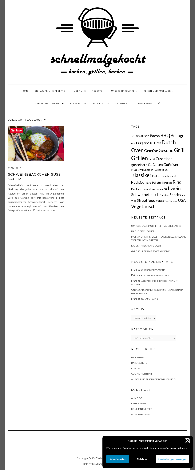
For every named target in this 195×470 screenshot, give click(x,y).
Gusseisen (164, 158)
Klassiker (141, 175)
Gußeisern (171, 164)
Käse (164, 176)
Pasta (148, 183)
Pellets (168, 182)
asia (133, 136)
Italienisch (161, 169)
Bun (133, 143)
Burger (141, 143)
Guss (152, 159)
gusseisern (139, 165)
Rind (177, 182)
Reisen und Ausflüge (158, 91)
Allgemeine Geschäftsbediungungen (154, 379)
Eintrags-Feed (139, 403)
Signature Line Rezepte (50, 91)
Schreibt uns (78, 103)
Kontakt (136, 368)
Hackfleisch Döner (142, 231)
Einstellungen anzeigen (172, 459)
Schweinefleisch (145, 194)
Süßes (160, 200)
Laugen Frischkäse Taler (146, 245)
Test (166, 201)
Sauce (159, 189)
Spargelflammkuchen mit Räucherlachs (156, 225)
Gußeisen (155, 165)
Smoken (164, 195)
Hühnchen (147, 169)
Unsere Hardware (123, 91)
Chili (149, 143)
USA (182, 200)
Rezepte (97, 91)
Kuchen (156, 176)
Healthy (136, 169)
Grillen (139, 158)
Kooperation (101, 103)
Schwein (172, 188)
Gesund (166, 150)
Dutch (157, 143)
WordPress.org (140, 414)
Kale (85, 463)
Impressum (145, 103)
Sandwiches (149, 189)
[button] (187, 441)
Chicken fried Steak (153, 270)
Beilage (177, 135)
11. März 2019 (14, 168)
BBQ (165, 135)
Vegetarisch (143, 206)
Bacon (155, 136)
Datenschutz (123, 103)
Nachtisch (138, 182)
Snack (174, 194)
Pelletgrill (158, 182)
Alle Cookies (118, 459)
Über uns (80, 91)
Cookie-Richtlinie (142, 373)
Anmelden (137, 398)
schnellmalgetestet (48, 103)
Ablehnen (142, 459)
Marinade (172, 176)
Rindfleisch (137, 189)
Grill (179, 150)
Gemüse (151, 150)
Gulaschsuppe (149, 298)
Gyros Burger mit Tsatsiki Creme (150, 251)
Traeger (173, 201)
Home (25, 91)
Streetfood (146, 200)
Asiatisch (142, 136)
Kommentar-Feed (141, 409)
